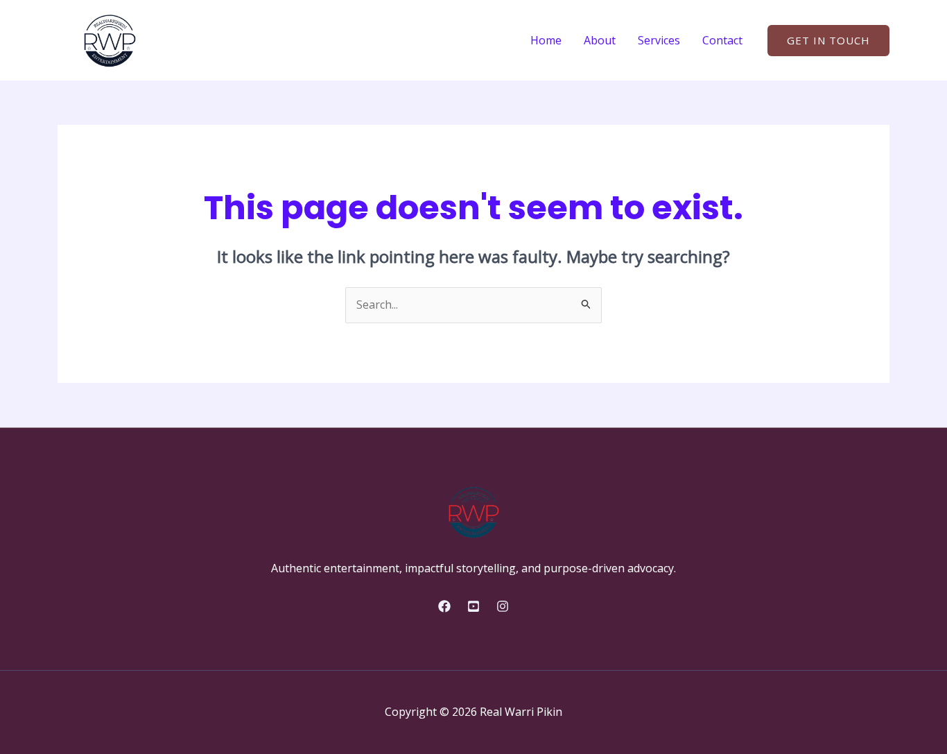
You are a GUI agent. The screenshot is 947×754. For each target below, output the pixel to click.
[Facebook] (444, 606)
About (600, 40)
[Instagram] (502, 606)
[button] (828, 40)
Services (659, 40)
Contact (722, 40)
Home (546, 40)
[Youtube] (473, 606)
